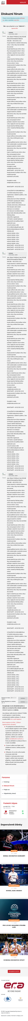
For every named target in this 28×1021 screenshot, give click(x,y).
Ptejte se (7, 789)
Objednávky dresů (10, 793)
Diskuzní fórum (9, 786)
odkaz (8, 44)
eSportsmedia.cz (5, 1013)
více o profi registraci (15, 719)
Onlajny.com (19, 1015)
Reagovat (4, 36)
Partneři (13, 1015)
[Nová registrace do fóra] (8, 722)
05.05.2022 (11, 34)
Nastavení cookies (6, 1015)
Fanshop (6, 782)
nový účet (16, 20)
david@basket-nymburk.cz (16, 738)
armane (11, 32)
